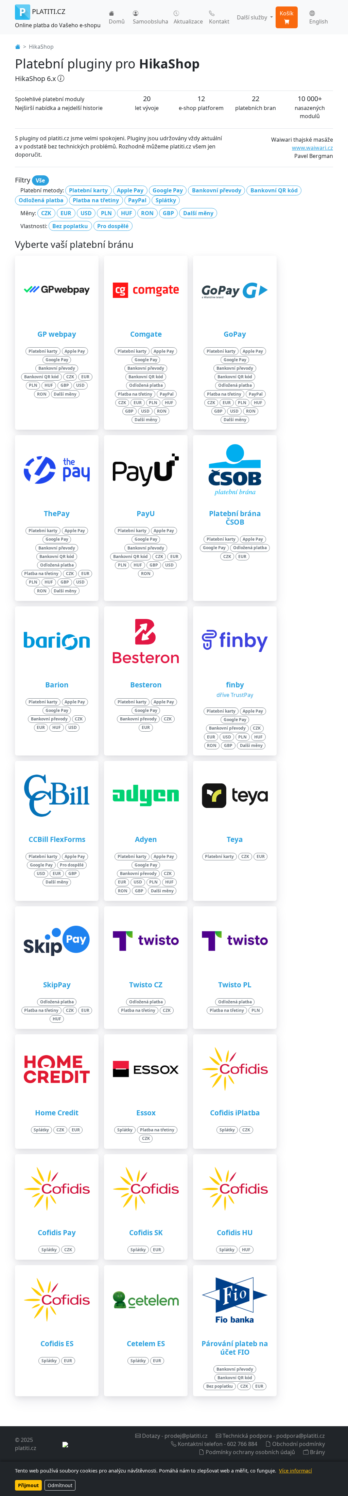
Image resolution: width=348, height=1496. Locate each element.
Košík (287, 13)
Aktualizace (188, 21)
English (318, 21)
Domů (117, 21)
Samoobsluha (150, 21)
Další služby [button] (252, 17)
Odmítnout (60, 1485)
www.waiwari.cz (312, 148)
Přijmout (28, 1485)
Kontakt (219, 21)
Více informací (295, 1470)
